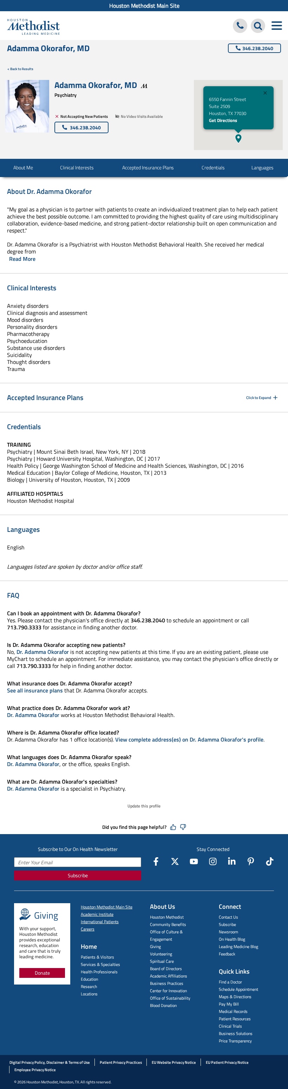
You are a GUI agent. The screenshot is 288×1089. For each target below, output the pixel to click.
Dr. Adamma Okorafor (43, 652)
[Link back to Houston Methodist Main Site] (33, 26)
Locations (89, 993)
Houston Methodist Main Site (144, 5)
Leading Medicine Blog (238, 946)
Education (89, 979)
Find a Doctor (230, 982)
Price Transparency (235, 1040)
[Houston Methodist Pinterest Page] (251, 861)
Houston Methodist (167, 917)
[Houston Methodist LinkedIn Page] (232, 861)
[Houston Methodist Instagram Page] (213, 861)
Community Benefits (168, 924)
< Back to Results (20, 69)
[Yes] (173, 827)
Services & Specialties (100, 964)
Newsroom (228, 931)
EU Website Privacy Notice (174, 1062)
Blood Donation (163, 1005)
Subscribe (78, 875)
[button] (238, 138)
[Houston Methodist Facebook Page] (156, 861)
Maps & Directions (235, 996)
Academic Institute (97, 914)
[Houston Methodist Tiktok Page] (270, 861)
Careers (87, 929)
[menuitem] (144, 5)
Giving (155, 946)
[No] (183, 827)
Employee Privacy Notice (35, 1070)
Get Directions (223, 120)
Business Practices (166, 983)
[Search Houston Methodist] (258, 26)
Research (89, 986)
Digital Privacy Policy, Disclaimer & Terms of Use (49, 1062)
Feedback (227, 954)
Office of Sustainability (170, 998)
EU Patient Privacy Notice (227, 1062)
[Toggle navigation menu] (276, 26)
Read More (22, 259)
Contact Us (228, 917)
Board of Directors (166, 968)
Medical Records (233, 1011)
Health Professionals (99, 971)
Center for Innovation (168, 990)
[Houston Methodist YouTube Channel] (194, 861)
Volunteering (161, 954)
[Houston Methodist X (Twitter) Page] (175, 861)
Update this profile (144, 806)
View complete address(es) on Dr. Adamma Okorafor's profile (189, 739)
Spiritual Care (162, 961)
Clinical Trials (230, 1026)
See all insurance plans (35, 690)
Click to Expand (258, 397)
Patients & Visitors (97, 957)
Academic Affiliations (168, 976)
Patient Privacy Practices (121, 1062)
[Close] (265, 93)
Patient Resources (235, 1018)
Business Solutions (236, 1033)
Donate (42, 972)
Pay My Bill (229, 1004)
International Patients (100, 921)
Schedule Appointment (238, 989)
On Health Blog (232, 939)
